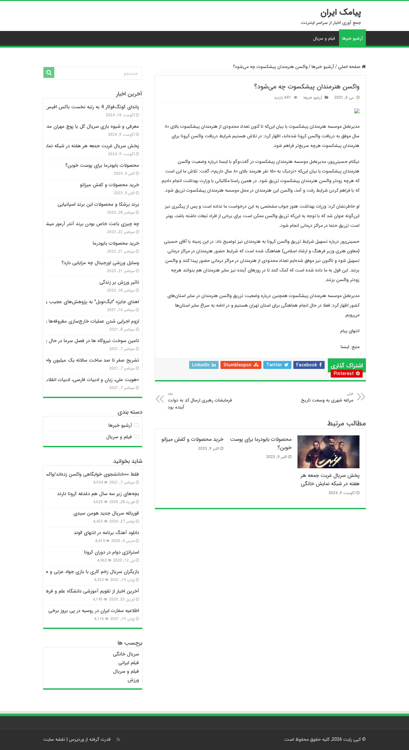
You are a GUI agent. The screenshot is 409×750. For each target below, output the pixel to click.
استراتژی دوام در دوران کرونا (111, 552)
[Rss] (118, 739)
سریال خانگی (126, 654)
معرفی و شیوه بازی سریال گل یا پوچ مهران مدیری (89, 126)
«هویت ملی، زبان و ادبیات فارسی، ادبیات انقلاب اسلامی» (83, 380)
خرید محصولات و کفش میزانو (192, 439)
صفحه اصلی (350, 66)
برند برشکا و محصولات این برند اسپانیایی (98, 204)
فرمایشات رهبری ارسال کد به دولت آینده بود (200, 401)
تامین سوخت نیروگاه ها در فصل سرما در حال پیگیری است (80, 341)
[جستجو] (48, 72)
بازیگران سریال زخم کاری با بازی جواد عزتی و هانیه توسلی (81, 572)
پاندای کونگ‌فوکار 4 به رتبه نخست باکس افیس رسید (86, 107)
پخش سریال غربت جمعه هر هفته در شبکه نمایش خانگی (330, 479)
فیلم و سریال (324, 38)
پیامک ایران (340, 12)
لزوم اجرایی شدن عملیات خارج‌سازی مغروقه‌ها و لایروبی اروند (79, 321)
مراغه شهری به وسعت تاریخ (327, 397)
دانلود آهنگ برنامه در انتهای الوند (106, 533)
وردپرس (76, 739)
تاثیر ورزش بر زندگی (119, 282)
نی (121, 663)
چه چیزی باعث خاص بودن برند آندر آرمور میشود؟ (89, 224)
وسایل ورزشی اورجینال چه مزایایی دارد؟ (100, 263)
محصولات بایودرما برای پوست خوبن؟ (102, 165)
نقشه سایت (54, 739)
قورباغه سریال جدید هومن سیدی (106, 513)
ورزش (133, 680)
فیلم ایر (132, 663)
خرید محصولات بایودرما (116, 243)
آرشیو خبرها (352, 38)
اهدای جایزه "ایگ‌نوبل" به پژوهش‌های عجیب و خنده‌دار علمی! (77, 302)
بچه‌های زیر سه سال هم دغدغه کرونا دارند (98, 494)
